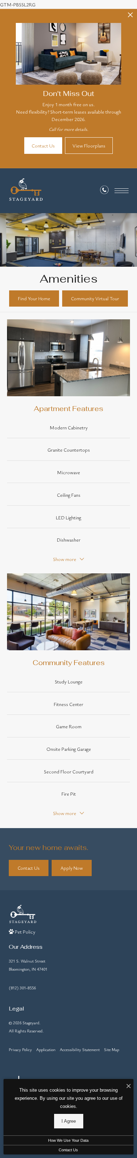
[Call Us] (104, 191)
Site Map (111, 1049)
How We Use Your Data (68, 1140)
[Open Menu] (122, 190)
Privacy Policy (20, 1049)
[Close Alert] (130, 17)
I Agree (68, 1121)
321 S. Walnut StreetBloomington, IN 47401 (28, 965)
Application (46, 1049)
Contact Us (68, 1150)
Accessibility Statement (80, 1049)
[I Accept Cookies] (128, 1086)
